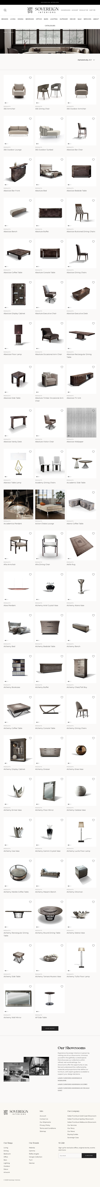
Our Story (71, 1128)
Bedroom (7, 1154)
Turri (30, 1160)
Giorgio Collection (35, 1157)
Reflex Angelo (34, 1154)
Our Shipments (45, 1122)
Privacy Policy (45, 1125)
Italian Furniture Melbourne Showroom (81, 1122)
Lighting (54, 19)
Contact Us (44, 1119)
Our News (71, 1131)
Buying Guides (72, 1134)
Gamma (32, 1151)
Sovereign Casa (73, 1137)
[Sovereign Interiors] (43, 10)
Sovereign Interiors (14, 1180)
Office (6, 1157)
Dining (6, 1151)
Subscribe (89, 1155)
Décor (6, 1169)
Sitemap (43, 1131)
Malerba (32, 1148)
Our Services (72, 1125)
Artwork (7, 1172)
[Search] (5, 10)
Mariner (32, 1163)
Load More (50, 1028)
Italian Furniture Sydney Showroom (80, 1119)
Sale (79, 19)
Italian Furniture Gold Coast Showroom (81, 1116)
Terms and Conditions (48, 1128)
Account (43, 1116)
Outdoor (64, 19)
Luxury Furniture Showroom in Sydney (73, 1084)
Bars (46, 19)
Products (11, 32)
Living (6, 1148)
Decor (72, 19)
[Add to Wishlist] (30, 78)
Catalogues (50, 26)
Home (5, 32)
